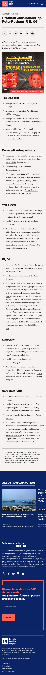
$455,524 (16, 362)
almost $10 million (13, 370)
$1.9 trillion (17, 138)
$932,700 (9, 418)
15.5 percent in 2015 (23, 180)
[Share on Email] (27, 33)
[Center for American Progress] (5, 4)
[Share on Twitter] (4, 33)
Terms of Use (6, 663)
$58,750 (9, 106)
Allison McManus (18, 526)
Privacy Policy (6, 666)
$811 (18, 114)
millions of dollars (29, 318)
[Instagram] (18, 574)
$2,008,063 (10, 224)
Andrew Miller (28, 526)
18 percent (16, 289)
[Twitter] (4, 574)
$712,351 (16, 170)
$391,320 (9, 279)
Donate (32, 3)
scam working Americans (16, 248)
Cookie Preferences (8, 671)
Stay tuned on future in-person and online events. (21, 594)
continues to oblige (31, 238)
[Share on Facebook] (10, 33)
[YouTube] (13, 574)
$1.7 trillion (38, 302)
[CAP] (9, 641)
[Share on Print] (32, 33)
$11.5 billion (36, 268)
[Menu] (42, 3)
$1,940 (8, 125)
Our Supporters (7, 669)
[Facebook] (8, 574)
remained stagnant (13, 435)
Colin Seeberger (7, 526)
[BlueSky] (23, 574)
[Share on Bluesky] (21, 33)
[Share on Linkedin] (15, 33)
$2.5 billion (26, 213)
